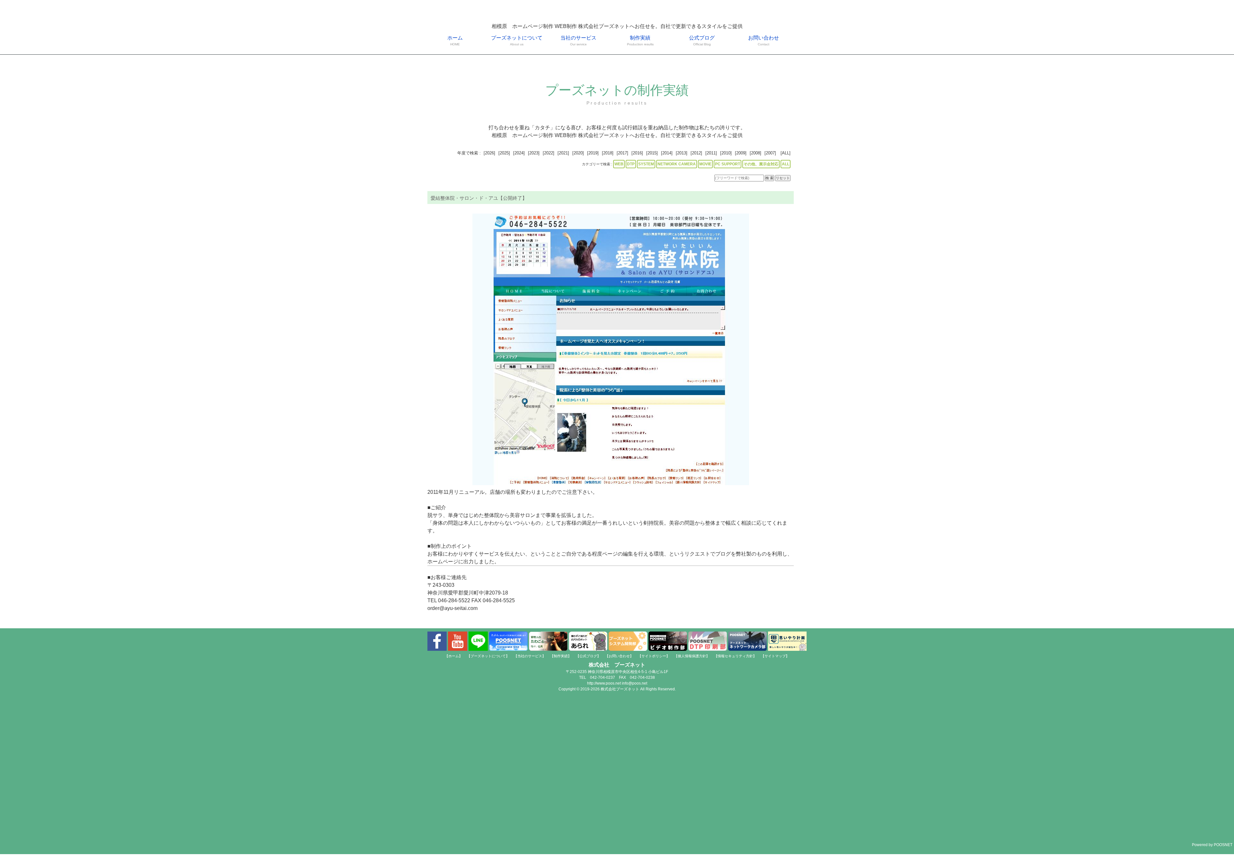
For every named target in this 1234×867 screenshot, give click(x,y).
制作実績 (640, 40)
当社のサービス (578, 40)
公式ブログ (702, 40)
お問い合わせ (763, 40)
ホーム (455, 40)
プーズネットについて (516, 40)
